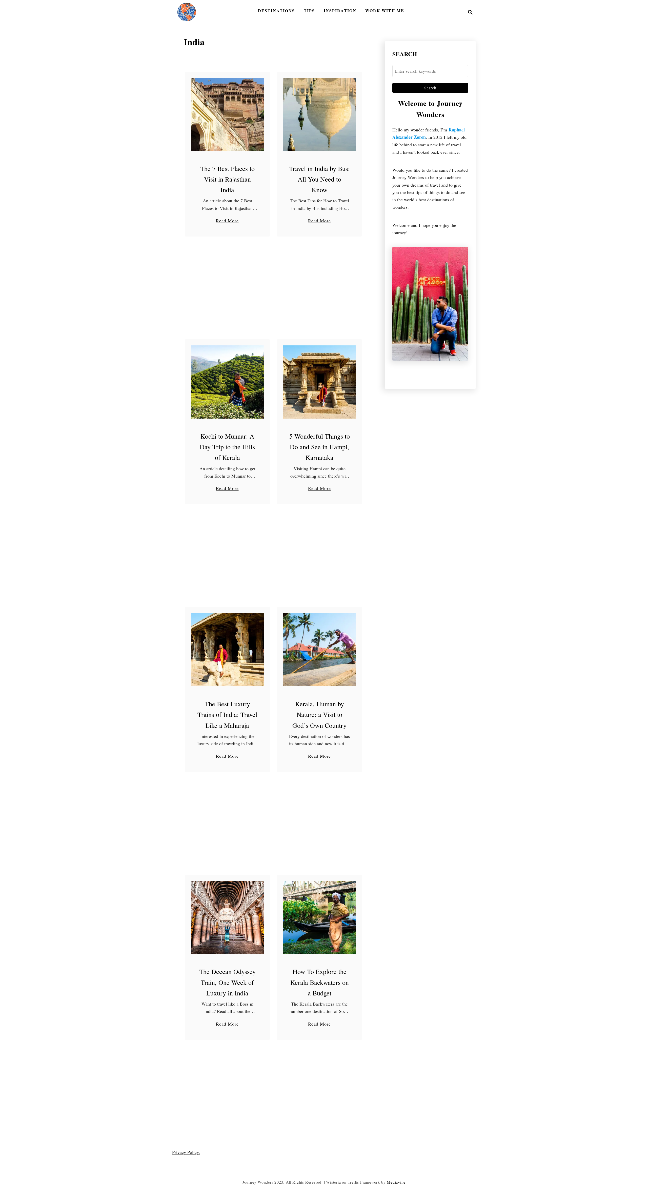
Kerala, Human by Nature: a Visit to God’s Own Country (319, 714)
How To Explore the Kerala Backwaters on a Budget (319, 982)
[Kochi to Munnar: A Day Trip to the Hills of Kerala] (227, 382)
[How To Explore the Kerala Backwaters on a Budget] (319, 917)
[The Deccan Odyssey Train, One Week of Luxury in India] (227, 917)
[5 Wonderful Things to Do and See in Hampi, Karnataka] (319, 382)
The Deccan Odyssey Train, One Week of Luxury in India (227, 982)
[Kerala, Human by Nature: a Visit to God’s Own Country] (319, 649)
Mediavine (396, 1182)
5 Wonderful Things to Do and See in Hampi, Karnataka (319, 447)
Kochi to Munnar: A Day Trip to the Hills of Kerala (227, 447)
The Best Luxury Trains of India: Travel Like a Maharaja (227, 714)
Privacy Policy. (186, 1152)
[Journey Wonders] (186, 12)
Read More (227, 220)
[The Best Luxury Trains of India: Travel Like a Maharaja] (227, 649)
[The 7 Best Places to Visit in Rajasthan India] (227, 114)
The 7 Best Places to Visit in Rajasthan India (227, 179)
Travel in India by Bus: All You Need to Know (319, 179)
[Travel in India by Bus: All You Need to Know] (319, 114)
